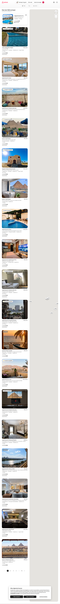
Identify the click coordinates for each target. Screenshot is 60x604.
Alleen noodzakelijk (30, 596)
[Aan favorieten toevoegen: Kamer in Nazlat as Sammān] (26, 541)
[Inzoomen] (56, 15)
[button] (17, 21)
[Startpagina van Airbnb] (5, 2)
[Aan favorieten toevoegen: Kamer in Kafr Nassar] (26, 119)
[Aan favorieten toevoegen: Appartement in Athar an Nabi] (26, 450)
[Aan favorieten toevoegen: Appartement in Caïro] (26, 59)
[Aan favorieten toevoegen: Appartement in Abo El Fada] (26, 510)
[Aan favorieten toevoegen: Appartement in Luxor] (26, 360)
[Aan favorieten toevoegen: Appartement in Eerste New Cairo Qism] (26, 480)
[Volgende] (24, 571)
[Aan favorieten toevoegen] (26, 15)
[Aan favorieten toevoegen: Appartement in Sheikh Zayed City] (26, 241)
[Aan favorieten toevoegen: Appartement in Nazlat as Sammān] (26, 89)
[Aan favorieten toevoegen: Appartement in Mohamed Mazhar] (26, 421)
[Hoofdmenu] (57, 2)
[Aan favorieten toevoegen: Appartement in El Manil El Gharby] (26, 301)
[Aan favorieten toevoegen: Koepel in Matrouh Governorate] (26, 150)
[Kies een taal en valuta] (54, 2)
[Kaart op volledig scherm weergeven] (56, 11)
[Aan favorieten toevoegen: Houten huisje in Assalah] (26, 332)
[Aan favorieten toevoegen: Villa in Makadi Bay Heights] (26, 29)
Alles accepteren (16, 596)
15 (21, 570)
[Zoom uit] (56, 17)
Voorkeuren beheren (43, 596)
